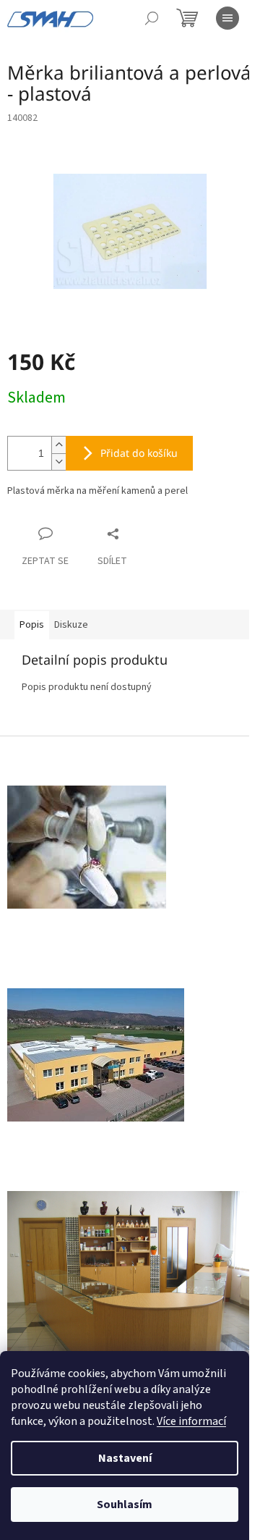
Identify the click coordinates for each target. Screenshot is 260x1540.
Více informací (191, 1421)
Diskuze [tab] (71, 625)
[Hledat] (151, 18)
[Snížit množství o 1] (58, 461)
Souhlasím (124, 1504)
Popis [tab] (32, 625)
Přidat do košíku (139, 453)
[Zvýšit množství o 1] (58, 445)
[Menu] (227, 18)
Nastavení (125, 1458)
